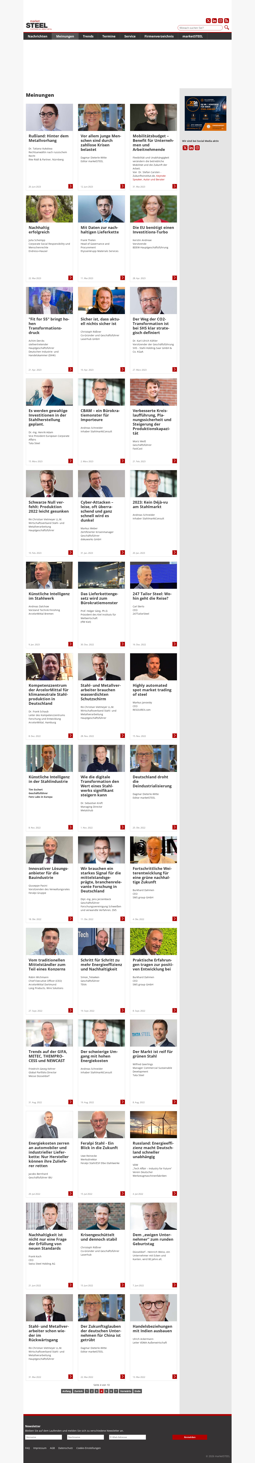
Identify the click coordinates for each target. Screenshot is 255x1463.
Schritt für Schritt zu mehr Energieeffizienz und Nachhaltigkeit (101, 964)
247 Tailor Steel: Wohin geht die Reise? (152, 595)
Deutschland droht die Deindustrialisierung (152, 781)
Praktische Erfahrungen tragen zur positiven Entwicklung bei (153, 964)
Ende (138, 1391)
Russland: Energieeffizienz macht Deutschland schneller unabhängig (153, 1150)
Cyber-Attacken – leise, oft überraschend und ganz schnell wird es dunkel (97, 511)
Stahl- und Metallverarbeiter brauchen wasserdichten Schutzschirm (101, 692)
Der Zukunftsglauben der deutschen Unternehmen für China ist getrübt (101, 1333)
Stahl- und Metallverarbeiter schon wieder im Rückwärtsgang (49, 1333)
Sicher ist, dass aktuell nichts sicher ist (100, 321)
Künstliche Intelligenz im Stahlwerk (49, 595)
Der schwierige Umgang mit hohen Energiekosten (99, 1056)
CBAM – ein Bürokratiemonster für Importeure (100, 415)
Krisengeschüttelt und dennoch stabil (99, 1236)
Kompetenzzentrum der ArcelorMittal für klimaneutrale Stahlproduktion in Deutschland (49, 694)
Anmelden (190, 1437)
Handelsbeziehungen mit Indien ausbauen (152, 1328)
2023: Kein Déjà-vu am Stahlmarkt (150, 504)
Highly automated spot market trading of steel (152, 689)
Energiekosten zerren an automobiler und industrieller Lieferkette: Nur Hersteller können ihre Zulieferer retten (49, 1154)
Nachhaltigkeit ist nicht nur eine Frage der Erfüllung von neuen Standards (48, 1241)
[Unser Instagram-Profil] (220, 20)
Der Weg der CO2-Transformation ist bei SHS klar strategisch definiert (151, 326)
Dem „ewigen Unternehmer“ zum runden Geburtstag (153, 1239)
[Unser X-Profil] (208, 20)
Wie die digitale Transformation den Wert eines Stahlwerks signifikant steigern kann (100, 786)
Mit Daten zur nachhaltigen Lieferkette (100, 229)
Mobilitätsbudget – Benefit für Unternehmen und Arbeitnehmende (153, 143)
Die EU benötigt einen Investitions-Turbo (153, 229)
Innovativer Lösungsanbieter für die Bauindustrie (48, 873)
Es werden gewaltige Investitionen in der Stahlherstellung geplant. (48, 417)
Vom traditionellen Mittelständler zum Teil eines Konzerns (47, 964)
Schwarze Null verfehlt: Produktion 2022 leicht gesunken (49, 506)
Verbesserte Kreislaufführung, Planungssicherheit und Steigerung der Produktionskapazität (152, 421)
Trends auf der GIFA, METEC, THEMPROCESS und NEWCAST (48, 1056)
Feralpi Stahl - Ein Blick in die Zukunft (99, 1145)
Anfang (66, 1391)
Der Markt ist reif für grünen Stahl (153, 1053)
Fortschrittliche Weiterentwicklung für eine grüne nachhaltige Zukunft (152, 875)
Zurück (78, 1391)
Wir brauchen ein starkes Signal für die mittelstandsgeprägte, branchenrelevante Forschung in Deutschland (101, 879)
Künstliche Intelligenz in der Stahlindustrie (49, 779)
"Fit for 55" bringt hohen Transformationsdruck (49, 326)
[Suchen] (226, 27)
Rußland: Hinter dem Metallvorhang (49, 138)
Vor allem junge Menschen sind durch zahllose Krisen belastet (101, 143)
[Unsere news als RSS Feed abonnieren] (226, 20)
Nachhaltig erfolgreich (39, 229)
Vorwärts (125, 1391)
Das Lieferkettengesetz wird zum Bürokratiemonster (99, 598)
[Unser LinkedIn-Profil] (214, 20)
